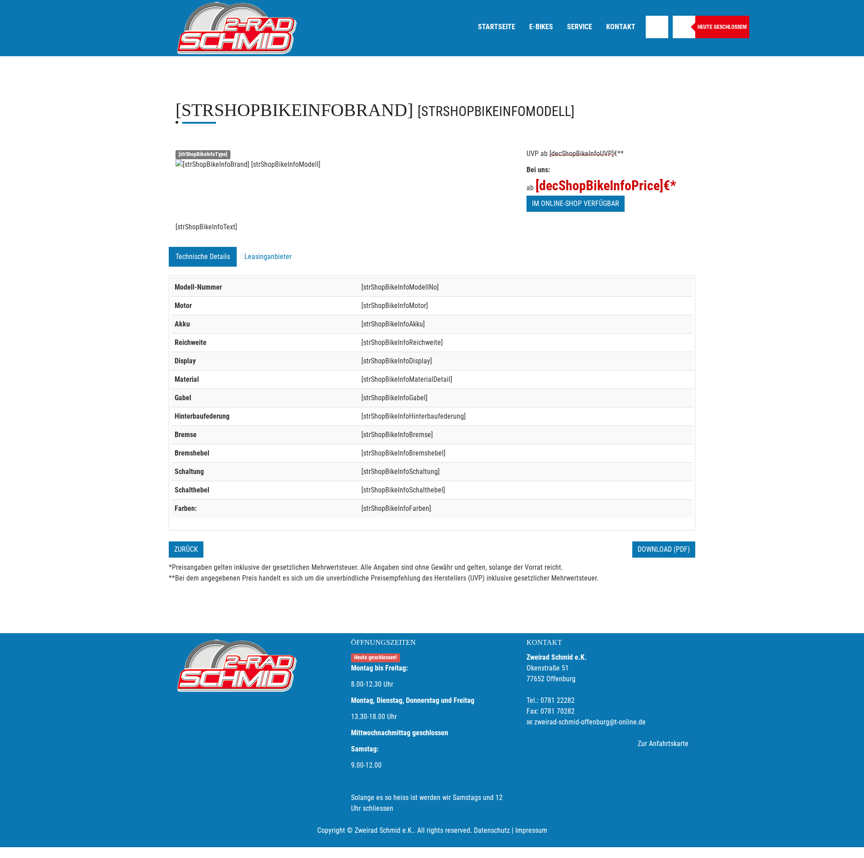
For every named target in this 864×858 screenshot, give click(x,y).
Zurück (186, 549)
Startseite (496, 26)
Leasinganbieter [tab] (268, 256)
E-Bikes (541, 26)
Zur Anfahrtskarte (663, 743)
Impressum (531, 830)
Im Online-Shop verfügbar (575, 203)
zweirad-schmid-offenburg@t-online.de (590, 722)
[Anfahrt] (657, 27)
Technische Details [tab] (203, 256)
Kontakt (620, 26)
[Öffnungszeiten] (684, 27)
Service (579, 26)
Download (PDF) (664, 549)
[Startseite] (236, 28)
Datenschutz (492, 830)
